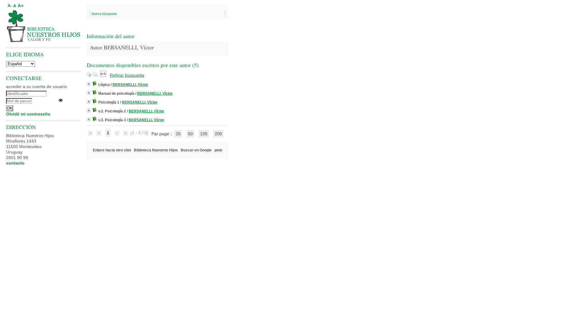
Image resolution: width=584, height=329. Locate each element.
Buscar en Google (196, 150)
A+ (21, 5)
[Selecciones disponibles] (103, 75)
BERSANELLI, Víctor (130, 85)
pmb (218, 150)
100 (203, 133)
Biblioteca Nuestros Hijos (156, 150)
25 (178, 133)
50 (190, 133)
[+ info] (89, 84)
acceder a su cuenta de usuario (36, 86)
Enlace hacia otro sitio (112, 150)
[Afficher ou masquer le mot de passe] (60, 100)
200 (218, 133)
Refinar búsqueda (127, 75)
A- (10, 6)
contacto (15, 163)
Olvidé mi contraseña (28, 113)
